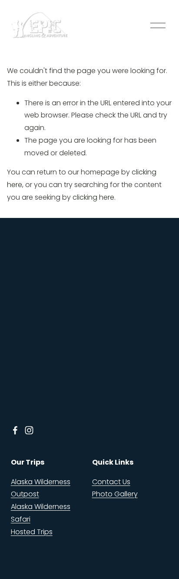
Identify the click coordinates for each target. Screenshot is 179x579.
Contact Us (111, 482)
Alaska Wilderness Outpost (40, 488)
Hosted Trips (32, 532)
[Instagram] (29, 430)
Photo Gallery (115, 494)
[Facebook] (15, 430)
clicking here (93, 197)
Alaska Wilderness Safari (40, 513)
